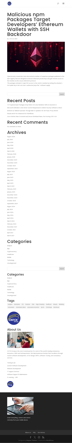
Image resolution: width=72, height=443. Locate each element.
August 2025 (11, 171)
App (8, 248)
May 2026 (10, 145)
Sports (42, 307)
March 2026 (10, 151)
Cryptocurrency (12, 251)
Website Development (14, 368)
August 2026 (11, 136)
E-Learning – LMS (12, 377)
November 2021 (12, 227)
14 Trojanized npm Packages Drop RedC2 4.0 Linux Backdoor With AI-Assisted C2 (32, 105)
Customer (27, 304)
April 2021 (10, 233)
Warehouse (56, 307)
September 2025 (12, 168)
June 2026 (10, 142)
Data (33, 304)
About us (28, 432)
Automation (17, 304)
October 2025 (11, 166)
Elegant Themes (31, 440)
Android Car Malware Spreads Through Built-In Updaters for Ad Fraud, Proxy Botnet (32, 110)
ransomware (11, 307)
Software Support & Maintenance (17, 374)
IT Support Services (13, 371)
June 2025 (10, 177)
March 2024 (10, 221)
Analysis (9, 245)
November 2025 (12, 163)
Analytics (10, 304)
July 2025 (10, 174)
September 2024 (12, 203)
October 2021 (11, 230)
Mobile (9, 257)
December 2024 (12, 195)
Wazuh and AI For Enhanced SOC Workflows (20, 113)
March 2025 (10, 186)
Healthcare (10, 254)
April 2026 (10, 148)
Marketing (61, 304)
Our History (41, 432)
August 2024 (11, 206)
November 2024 (12, 198)
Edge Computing (40, 304)
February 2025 (11, 189)
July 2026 (10, 139)
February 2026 (11, 154)
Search (62, 94)
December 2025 (12, 160)
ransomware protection (33, 307)
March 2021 (10, 235)
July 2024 (10, 209)
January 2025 (11, 192)
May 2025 (10, 180)
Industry (55, 304)
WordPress (50, 440)
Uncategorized (11, 263)
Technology (10, 260)
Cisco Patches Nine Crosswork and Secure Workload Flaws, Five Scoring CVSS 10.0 (32, 116)
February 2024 (11, 224)
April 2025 (10, 183)
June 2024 (10, 212)
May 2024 (10, 215)
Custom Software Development (16, 365)
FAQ (34, 432)
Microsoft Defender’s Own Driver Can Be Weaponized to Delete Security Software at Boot (34, 108)
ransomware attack (21, 307)
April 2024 (10, 218)
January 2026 (11, 157)
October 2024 (11, 200)
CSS (22, 304)
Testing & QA (11, 363)
